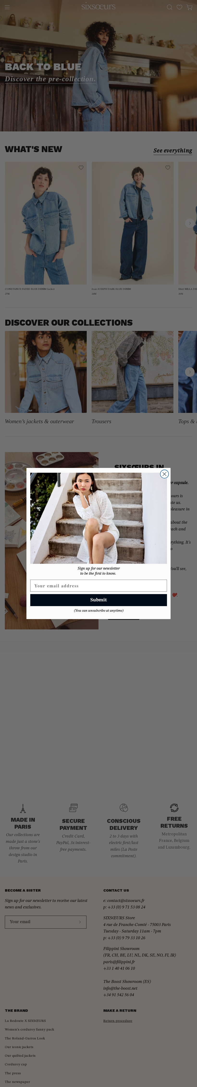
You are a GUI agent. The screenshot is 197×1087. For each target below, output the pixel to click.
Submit (98, 600)
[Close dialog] (164, 474)
